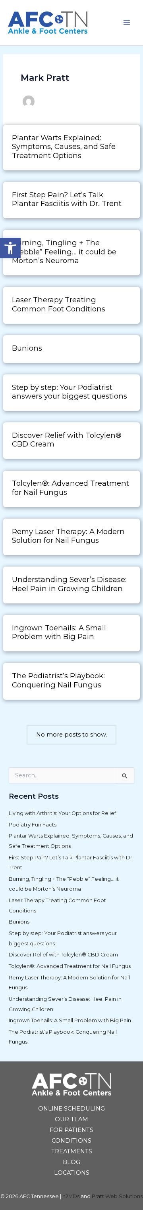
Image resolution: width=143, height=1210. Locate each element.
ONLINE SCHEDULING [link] (71, 1108)
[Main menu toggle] (126, 22)
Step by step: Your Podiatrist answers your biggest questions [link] (71, 392)
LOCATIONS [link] (71, 1172)
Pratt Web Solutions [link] (117, 1196)
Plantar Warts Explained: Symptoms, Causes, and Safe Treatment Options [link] (64, 146)
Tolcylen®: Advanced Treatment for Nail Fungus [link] (70, 487)
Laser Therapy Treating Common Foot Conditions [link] (58, 304)
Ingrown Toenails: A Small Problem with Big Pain (59, 632)
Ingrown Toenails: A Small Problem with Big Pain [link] (70, 1020)
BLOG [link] (71, 1162)
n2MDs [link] (70, 1196)
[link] (10, 248)
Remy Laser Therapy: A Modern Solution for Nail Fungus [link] (68, 536)
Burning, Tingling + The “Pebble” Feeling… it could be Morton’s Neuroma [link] (64, 251)
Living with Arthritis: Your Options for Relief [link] (62, 813)
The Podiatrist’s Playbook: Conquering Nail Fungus (58, 680)
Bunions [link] (27, 348)
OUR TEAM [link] (71, 1119)
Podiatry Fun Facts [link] (32, 825)
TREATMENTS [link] (71, 1151)
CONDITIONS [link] (71, 1140)
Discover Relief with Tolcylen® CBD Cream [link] (67, 440)
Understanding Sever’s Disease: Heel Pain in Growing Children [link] (69, 584)
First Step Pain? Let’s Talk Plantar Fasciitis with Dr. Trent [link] (67, 199)
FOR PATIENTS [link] (71, 1130)
